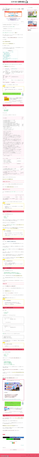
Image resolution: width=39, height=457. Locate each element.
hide (12, 50)
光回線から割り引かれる (7, 53)
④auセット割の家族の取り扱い (7, 55)
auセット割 (7, 68)
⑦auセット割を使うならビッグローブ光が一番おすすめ (10, 58)
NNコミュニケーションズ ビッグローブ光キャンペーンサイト (12, 399)
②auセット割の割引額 (6, 52)
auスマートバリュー (14, 68)
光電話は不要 (5, 57)
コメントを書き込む (13, 449)
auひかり (4, 434)
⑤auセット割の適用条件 (6, 56)
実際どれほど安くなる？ (7, 54)
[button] (16, 439)
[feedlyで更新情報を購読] (12, 443)
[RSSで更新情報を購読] (14, 443)
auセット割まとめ (5, 59)
